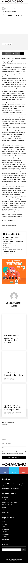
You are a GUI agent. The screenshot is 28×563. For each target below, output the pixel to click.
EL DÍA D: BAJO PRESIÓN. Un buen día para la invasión (13, 250)
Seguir (14, 467)
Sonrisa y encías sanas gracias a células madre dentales (11, 339)
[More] (22, 53)
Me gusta (4, 467)
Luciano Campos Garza (11, 8)
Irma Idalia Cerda (9, 346)
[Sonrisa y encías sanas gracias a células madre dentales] (14, 323)
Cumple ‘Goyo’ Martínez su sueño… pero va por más (13, 407)
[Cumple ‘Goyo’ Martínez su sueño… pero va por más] (14, 393)
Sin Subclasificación (11, 225)
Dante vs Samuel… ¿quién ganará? (13, 241)
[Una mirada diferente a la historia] (14, 360)
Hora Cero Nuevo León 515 (11, 237)
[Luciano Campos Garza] (3, 8)
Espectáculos (7, 44)
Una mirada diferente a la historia (13, 373)
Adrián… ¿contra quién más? (12, 246)
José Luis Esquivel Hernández (12, 413)
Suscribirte (23, 467)
